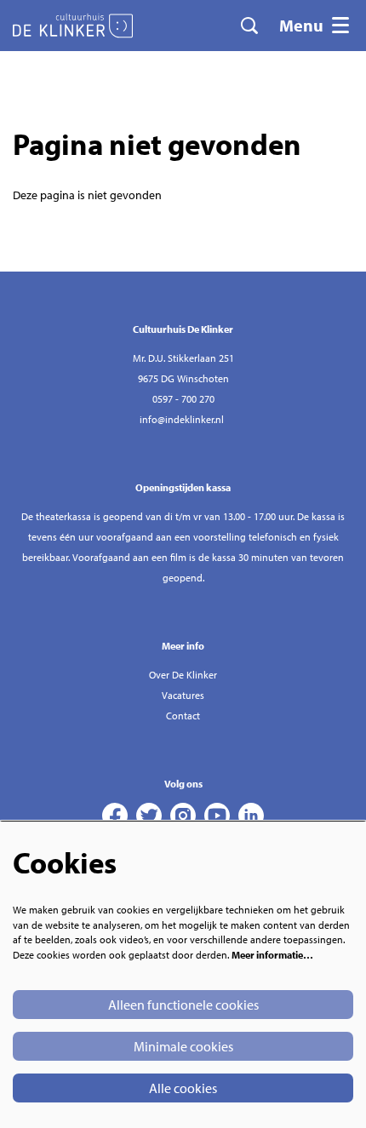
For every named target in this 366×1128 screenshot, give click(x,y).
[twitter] (149, 815)
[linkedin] (251, 815)
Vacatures (183, 695)
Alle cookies (183, 1088)
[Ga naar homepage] (73, 26)
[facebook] (115, 815)
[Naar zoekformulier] (249, 25)
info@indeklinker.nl (182, 419)
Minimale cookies (183, 1046)
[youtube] (217, 815)
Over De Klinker (183, 674)
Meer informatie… (272, 954)
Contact (183, 715)
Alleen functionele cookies (183, 1004)
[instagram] (183, 815)
